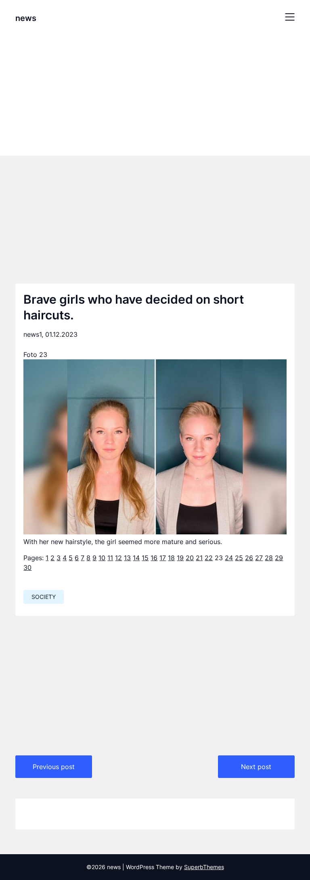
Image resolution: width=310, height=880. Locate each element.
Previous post (54, 767)
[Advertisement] (154, 94)
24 (229, 558)
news (25, 18)
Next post (256, 767)
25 (239, 558)
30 (27, 567)
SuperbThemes (204, 866)
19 (180, 558)
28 (269, 558)
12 (118, 558)
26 (249, 558)
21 (199, 558)
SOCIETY (43, 596)
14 (136, 558)
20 (190, 558)
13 (127, 558)
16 (154, 558)
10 (101, 558)
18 (171, 558)
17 (162, 558)
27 (259, 558)
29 (279, 558)
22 (209, 558)
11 (110, 558)
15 (145, 558)
